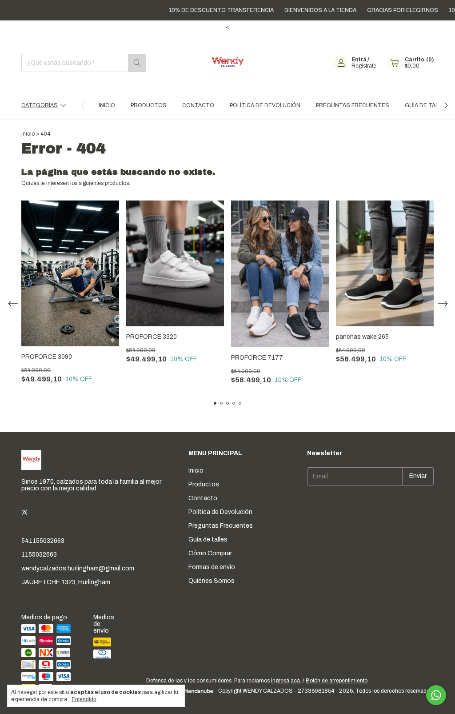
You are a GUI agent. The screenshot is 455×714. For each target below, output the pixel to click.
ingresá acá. (286, 681)
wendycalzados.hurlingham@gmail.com (77, 568)
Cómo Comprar (210, 553)
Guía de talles (426, 105)
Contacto (198, 105)
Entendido (84, 699)
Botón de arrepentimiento (336, 681)
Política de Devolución (265, 105)
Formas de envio (211, 567)
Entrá (359, 59)
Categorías (39, 105)
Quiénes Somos (211, 581)
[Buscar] (137, 63)
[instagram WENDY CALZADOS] (24, 512)
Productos (149, 105)
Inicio (107, 105)
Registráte (363, 66)
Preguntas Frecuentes (352, 105)
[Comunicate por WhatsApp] (436, 695)
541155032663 (42, 541)
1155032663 (39, 554)
